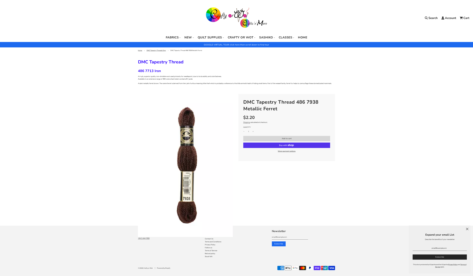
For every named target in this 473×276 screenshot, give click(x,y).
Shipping (246, 122)
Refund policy (210, 253)
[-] (244, 131)
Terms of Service (211, 251)
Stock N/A (208, 256)
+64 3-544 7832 (144, 238)
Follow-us (208, 248)
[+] (253, 131)
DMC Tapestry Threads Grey (156, 50)
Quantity (247, 127)
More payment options (287, 151)
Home (140, 50)
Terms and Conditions (213, 242)
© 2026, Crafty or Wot (145, 268)
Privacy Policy (210, 245)
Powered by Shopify (163, 268)
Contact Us (209, 239)
